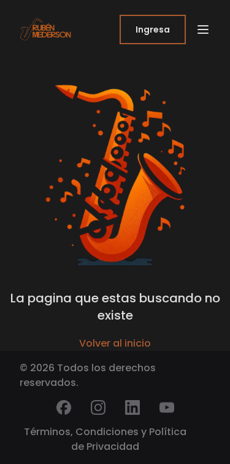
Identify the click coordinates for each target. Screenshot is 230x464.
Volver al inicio (115, 343)
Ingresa (153, 29)
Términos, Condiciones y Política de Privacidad (105, 439)
